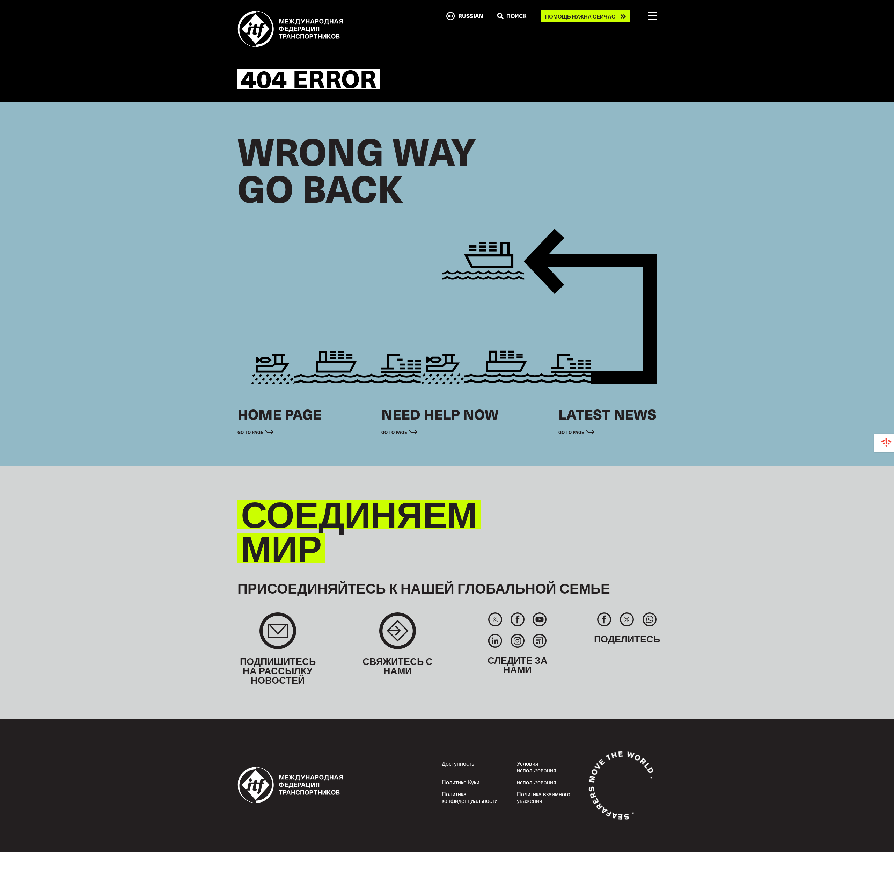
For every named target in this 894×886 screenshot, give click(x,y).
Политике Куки (460, 782)
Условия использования (536, 766)
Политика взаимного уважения (543, 797)
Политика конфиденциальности (470, 797)
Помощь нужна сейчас (580, 16)
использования (536, 782)
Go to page (250, 432)
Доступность (458, 763)
